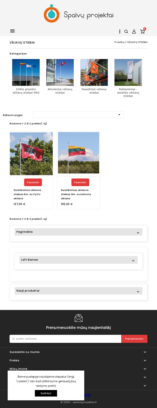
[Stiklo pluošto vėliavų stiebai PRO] (26, 72)
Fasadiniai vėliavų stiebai (94, 90)
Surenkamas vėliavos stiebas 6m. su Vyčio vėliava (27, 194)
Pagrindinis (24, 232)
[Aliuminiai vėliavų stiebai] (60, 72)
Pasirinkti (33, 182)
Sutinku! (46, 393)
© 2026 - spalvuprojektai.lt (79, 402)
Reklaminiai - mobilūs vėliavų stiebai (128, 92)
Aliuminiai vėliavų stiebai (60, 90)
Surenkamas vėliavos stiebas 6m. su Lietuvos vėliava (76, 194)
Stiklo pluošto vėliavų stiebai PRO (26, 90)
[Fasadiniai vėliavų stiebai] (94, 72)
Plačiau (44, 137)
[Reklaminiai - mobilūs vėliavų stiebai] (128, 72)
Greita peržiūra (47, 146)
